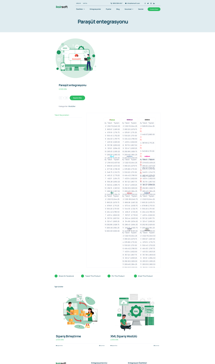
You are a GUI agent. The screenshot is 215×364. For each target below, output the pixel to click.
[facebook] (145, 3)
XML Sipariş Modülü (123, 336)
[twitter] (148, 3)
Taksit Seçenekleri (62, 115)
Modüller (71, 106)
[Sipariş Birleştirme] (80, 312)
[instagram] (151, 3)
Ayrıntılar (102, 345)
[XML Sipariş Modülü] (134, 312)
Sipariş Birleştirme (68, 336)
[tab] (68, 115)
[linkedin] (154, 3)
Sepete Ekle (77, 98)
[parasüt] (80, 58)
